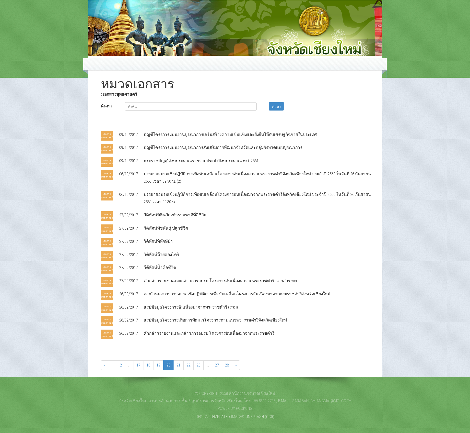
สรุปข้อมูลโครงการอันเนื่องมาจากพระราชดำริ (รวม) (191, 307)
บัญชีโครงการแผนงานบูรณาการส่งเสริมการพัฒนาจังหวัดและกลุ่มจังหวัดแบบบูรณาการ (223, 147)
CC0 (269, 416)
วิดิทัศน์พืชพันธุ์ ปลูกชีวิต (166, 228)
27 (217, 365)
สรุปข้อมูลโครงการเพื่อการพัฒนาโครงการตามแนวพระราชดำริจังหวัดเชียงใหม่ (215, 320)
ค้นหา (106, 105)
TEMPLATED (220, 416)
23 (198, 365)
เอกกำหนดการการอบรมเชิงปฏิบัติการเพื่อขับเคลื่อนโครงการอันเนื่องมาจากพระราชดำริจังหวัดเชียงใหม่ (237, 293)
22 (188, 365)
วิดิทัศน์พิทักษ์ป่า (158, 241)
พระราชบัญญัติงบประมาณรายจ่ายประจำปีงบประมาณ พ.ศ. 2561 (201, 160)
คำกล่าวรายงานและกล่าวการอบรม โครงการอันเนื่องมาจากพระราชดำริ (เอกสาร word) (222, 280)
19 (158, 365)
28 (227, 365)
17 (138, 365)
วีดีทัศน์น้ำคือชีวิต (160, 267)
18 (148, 365)
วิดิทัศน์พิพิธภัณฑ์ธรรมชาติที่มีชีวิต (175, 214)
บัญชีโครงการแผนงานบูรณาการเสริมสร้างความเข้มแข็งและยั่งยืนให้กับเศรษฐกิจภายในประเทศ (230, 134)
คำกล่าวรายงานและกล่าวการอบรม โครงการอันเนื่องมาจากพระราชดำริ (209, 333)
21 (178, 365)
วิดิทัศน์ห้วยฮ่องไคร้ (161, 254)
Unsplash (255, 416)
